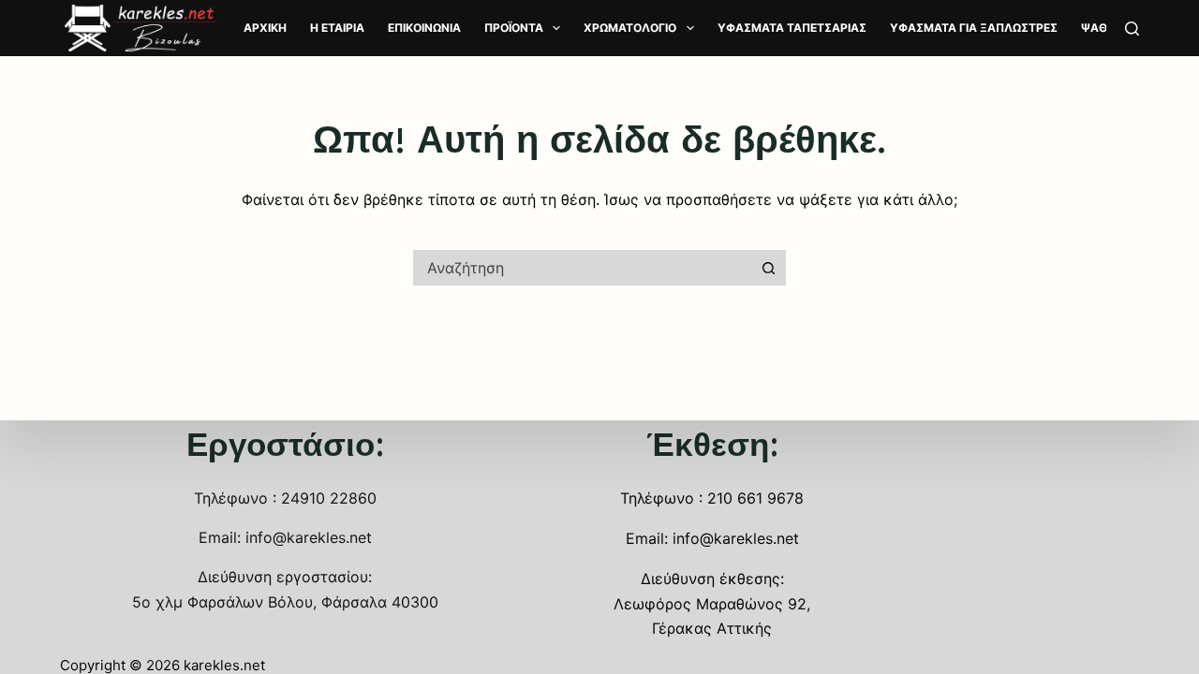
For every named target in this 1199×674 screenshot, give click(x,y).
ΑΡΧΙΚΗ (265, 28)
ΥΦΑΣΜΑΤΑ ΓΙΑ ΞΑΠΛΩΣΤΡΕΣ (974, 28)
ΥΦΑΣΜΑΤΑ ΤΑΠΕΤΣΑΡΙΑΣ (792, 28)
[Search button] (768, 268)
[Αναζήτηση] (1132, 29)
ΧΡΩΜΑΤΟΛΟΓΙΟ (630, 28)
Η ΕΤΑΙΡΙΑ (337, 28)
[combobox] (581, 267)
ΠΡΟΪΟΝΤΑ (513, 28)
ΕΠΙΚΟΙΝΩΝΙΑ (424, 28)
